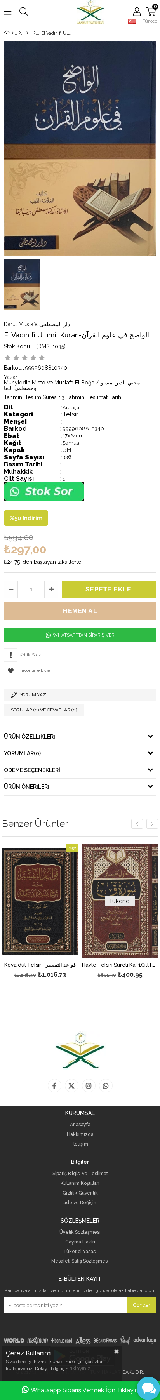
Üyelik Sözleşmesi (80, 1232)
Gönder (141, 1305)
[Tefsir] (35, 33)
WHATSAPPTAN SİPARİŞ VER (83, 635)
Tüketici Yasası (80, 1251)
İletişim (80, 1144)
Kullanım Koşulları (80, 1183)
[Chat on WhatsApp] (44, 499)
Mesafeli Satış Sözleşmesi (80, 1261)
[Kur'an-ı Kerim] (27, 33)
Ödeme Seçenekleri (32, 770)
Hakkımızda (80, 1134)
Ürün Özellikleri (29, 737)
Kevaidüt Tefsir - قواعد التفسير (40, 965)
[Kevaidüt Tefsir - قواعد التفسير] (40, 901)
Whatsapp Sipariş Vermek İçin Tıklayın (84, 1390)
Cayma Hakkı (80, 1242)
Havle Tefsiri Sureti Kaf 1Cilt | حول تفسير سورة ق (120, 965)
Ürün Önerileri (26, 787)
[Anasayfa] (13, 33)
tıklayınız (80, 1368)
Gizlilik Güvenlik (80, 1193)
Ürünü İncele (56, 912)
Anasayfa (80, 1124)
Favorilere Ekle (40, 912)
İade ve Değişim (80, 1202)
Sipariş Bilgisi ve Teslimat (80, 1173)
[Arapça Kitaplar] (20, 33)
